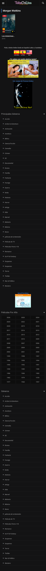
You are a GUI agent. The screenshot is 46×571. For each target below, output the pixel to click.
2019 (23, 326)
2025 (23, 317)
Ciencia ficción (10, 143)
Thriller (7, 276)
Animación (8, 129)
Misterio (8, 222)
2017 (8, 330)
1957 (37, 382)
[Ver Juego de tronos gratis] (23, 108)
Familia (7, 173)
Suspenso (8, 266)
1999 (8, 356)
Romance (8, 251)
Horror (7, 202)
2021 (37, 322)
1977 (8, 382)
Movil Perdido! (23, 293)
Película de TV (10, 242)
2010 (23, 339)
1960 (23, 382)
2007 (23, 343)
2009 (37, 339)
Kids (6, 212)
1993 (8, 365)
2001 (23, 352)
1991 (37, 365)
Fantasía (8, 178)
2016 (23, 330)
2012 (37, 335)
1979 (23, 378)
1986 (8, 373)
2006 (37, 343)
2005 (8, 347)
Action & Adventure (11, 124)
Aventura (8, 134)
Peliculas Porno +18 (12, 247)
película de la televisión (13, 237)
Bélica (7, 139)
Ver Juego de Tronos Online (23, 81)
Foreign (7, 183)
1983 (37, 373)
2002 (8, 352)
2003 (37, 347)
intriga (7, 207)
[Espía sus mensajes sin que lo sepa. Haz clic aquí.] (23, 77)
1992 (23, 365)
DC (6, 158)
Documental (9, 163)
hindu (7, 193)
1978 (37, 378)
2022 (23, 322)
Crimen (7, 153)
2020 (8, 326)
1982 (8, 378)
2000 (37, 352)
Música (7, 227)
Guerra (7, 188)
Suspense (8, 261)
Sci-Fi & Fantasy (10, 256)
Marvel (7, 217)
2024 (37, 317)
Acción (7, 119)
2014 (8, 335)
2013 (23, 335)
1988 (37, 369)
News (7, 232)
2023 (8, 322)
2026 (8, 317)
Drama (7, 168)
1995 (23, 360)
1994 (37, 360)
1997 (37, 356)
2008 (8, 343)
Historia (7, 197)
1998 (23, 356)
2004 (23, 347)
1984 (23, 373)
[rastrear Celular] (23, 307)
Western (8, 286)
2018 (37, 326)
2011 (8, 339)
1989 (23, 369)
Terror (7, 271)
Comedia (8, 148)
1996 (8, 360)
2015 (37, 330)
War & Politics (9, 281)
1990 (8, 369)
